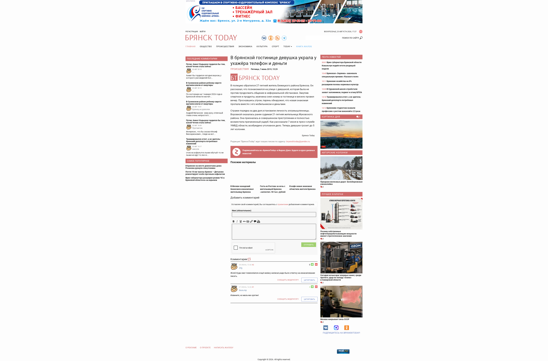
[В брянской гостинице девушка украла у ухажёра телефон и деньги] (274, 77)
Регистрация (192, 32)
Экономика (245, 46)
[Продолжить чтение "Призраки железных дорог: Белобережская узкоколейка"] (341, 168)
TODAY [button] (286, 46)
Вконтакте (325, 327)
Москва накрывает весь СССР (334, 319)
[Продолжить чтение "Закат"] (341, 134)
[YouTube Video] (258, 221)
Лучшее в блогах (332, 194)
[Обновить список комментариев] (249, 259)
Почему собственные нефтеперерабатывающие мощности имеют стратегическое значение (338, 233)
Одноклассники (346, 327)
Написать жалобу (223, 347)
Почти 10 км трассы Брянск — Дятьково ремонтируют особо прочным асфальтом (205, 173)
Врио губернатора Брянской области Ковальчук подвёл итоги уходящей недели (341, 65)
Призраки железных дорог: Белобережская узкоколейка (341, 183)
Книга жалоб (304, 46)
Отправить (309, 245)
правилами (283, 204)
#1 (253, 287)
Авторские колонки (335, 152)
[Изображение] (247, 221)
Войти (203, 32)
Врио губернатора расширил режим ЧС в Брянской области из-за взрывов (205, 179)
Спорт (275, 46)
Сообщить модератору (288, 280)
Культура (262, 46)
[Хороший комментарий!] (312, 264)
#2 (253, 265)
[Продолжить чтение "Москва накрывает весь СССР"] (341, 301)
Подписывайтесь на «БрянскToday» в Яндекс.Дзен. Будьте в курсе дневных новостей (278, 152)
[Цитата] (255, 221)
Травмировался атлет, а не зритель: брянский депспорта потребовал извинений (341, 100)
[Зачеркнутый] (244, 221)
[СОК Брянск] (274, 11)
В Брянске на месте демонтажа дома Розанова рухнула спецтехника (203, 167)
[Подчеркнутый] (240, 221)
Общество (206, 46)
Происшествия (225, 46)
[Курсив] (237, 221)
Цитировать (309, 280)
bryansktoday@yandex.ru (298, 141)
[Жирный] (233, 221)
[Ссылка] (251, 221)
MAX (336, 327)
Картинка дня (331, 116)
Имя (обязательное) (241, 210)
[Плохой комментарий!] (316, 264)
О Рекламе (191, 347)
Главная (191, 46)
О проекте (205, 347)
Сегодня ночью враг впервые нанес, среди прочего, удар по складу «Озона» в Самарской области (340, 277)
